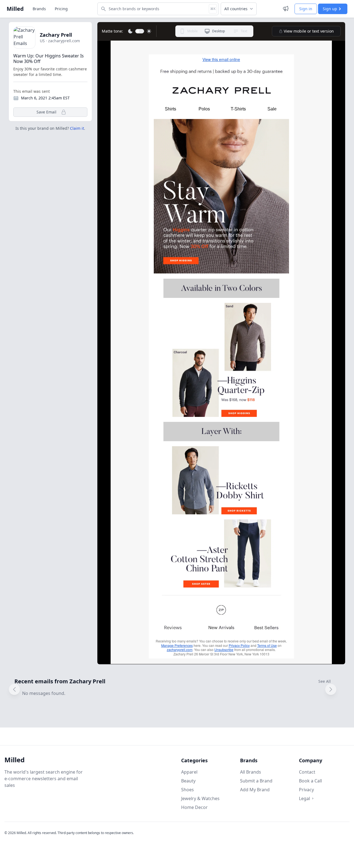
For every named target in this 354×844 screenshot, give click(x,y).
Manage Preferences (177, 645)
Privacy (306, 790)
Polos (204, 109)
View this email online (221, 59)
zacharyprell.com (179, 649)
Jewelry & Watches (200, 798)
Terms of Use (267, 645)
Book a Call (310, 781)
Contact (307, 772)
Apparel (189, 772)
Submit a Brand (256, 781)
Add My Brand (255, 790)
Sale (272, 109)
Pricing (61, 8)
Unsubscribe (223, 649)
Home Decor (194, 807)
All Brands (250, 772)
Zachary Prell (56, 34)
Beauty (188, 781)
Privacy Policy (239, 645)
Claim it (77, 128)
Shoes (187, 790)
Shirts (170, 109)
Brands (39, 8)
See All (324, 681)
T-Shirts (238, 109)
